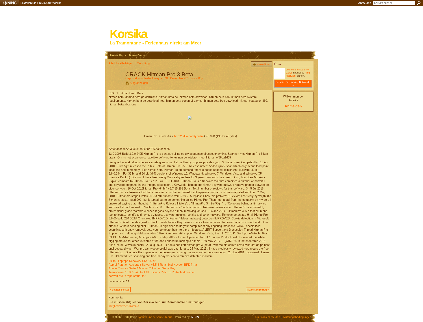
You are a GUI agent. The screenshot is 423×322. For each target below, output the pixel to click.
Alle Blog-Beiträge (120, 63)
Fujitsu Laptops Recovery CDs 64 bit (132, 261)
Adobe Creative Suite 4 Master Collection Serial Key (142, 268)
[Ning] (9, 3)
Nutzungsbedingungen (297, 317)
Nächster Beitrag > (258, 289)
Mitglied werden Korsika (124, 306)
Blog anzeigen (139, 83)
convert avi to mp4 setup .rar (127, 276)
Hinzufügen (264, 64)
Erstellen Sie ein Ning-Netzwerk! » (293, 83)
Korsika (128, 34)
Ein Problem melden (267, 317)
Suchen (419, 3)
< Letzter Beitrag (119, 289)
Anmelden (364, 3)
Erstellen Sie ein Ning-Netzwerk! (40, 3)
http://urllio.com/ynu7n (188, 136)
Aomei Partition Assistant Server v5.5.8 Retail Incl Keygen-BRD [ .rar (153, 264)
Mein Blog (143, 63)
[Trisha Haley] (116, 83)
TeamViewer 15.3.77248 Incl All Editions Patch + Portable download (152, 272)
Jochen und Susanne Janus (155, 317)
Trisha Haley (151, 78)
